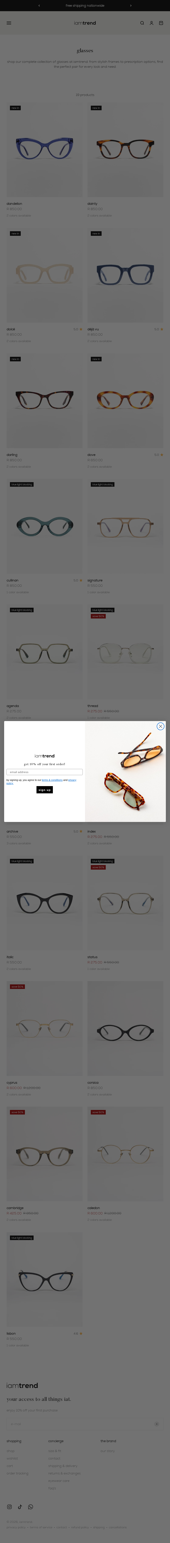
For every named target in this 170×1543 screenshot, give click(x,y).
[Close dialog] (160, 726)
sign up (45, 789)
